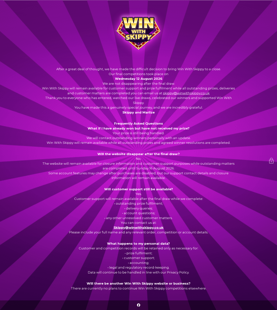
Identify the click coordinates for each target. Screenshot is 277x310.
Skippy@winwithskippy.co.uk (139, 227)
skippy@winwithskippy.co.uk (186, 93)
